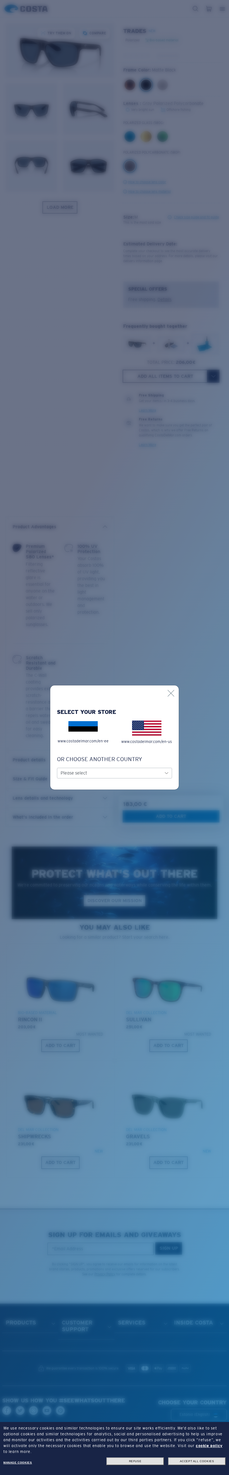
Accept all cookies (197, 1461)
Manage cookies (17, 1462)
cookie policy (209, 1445)
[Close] (171, 693)
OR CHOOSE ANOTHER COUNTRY (99, 759)
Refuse (135, 1461)
